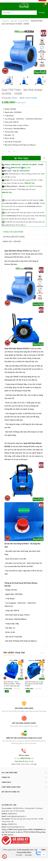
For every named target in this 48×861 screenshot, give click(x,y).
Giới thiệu (28, 855)
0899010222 (12, 814)
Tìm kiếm (42, 12)
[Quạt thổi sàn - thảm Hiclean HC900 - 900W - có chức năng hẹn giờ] (13, 670)
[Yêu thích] (44, 158)
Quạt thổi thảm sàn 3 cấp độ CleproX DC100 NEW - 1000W (34, 684)
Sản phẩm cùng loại (14, 652)
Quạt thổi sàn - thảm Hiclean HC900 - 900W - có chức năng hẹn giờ (12, 684)
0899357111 (12, 824)
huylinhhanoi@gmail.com (16, 827)
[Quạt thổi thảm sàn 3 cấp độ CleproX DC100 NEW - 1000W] (35, 670)
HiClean (14, 98)
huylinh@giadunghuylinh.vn (16, 816)
